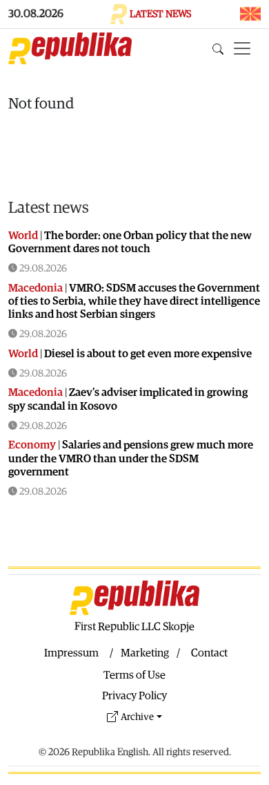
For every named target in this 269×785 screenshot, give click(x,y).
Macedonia (35, 288)
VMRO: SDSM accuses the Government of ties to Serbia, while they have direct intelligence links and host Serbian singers (134, 301)
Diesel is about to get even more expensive (148, 353)
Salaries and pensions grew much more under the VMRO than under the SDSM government (130, 458)
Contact (209, 653)
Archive (137, 717)
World (23, 235)
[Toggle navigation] (242, 48)
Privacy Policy (134, 695)
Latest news (48, 208)
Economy (32, 445)
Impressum (71, 653)
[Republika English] (70, 48)
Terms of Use (134, 675)
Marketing (145, 653)
